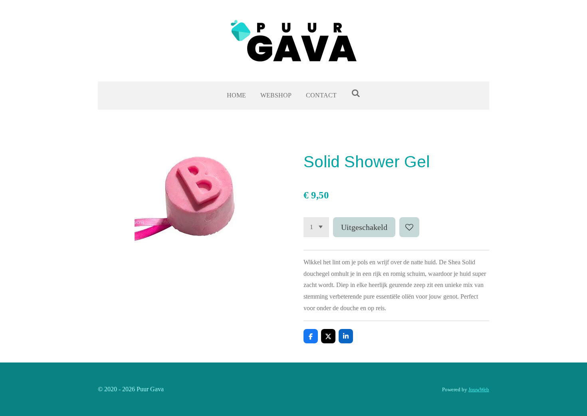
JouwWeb (478, 389)
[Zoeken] (355, 93)
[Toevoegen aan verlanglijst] (409, 227)
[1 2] (316, 227)
